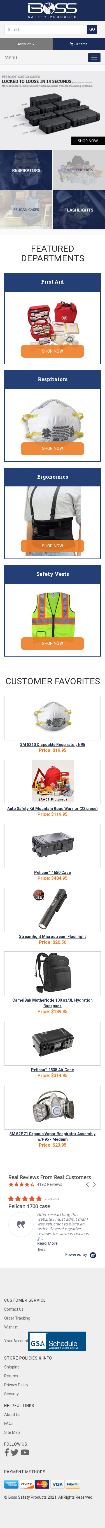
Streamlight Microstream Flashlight (52, 936)
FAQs (8, 1423)
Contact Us (14, 1309)
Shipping (12, 1367)
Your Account (16, 1341)
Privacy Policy (16, 1385)
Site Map (12, 1432)
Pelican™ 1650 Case (52, 872)
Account (25, 44)
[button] (87, 1184)
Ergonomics (52, 476)
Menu (10, 57)
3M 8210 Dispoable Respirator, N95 (52, 744)
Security (11, 1394)
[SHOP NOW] (53, 326)
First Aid (52, 281)
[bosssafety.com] (52, 10)
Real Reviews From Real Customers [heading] (49, 1177)
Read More (47, 1243)
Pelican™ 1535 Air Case (52, 1070)
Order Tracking (17, 1318)
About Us (12, 1414)
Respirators (52, 379)
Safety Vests (52, 574)
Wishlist (11, 1327)
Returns (11, 1376)
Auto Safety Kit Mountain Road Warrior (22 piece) (52, 808)
